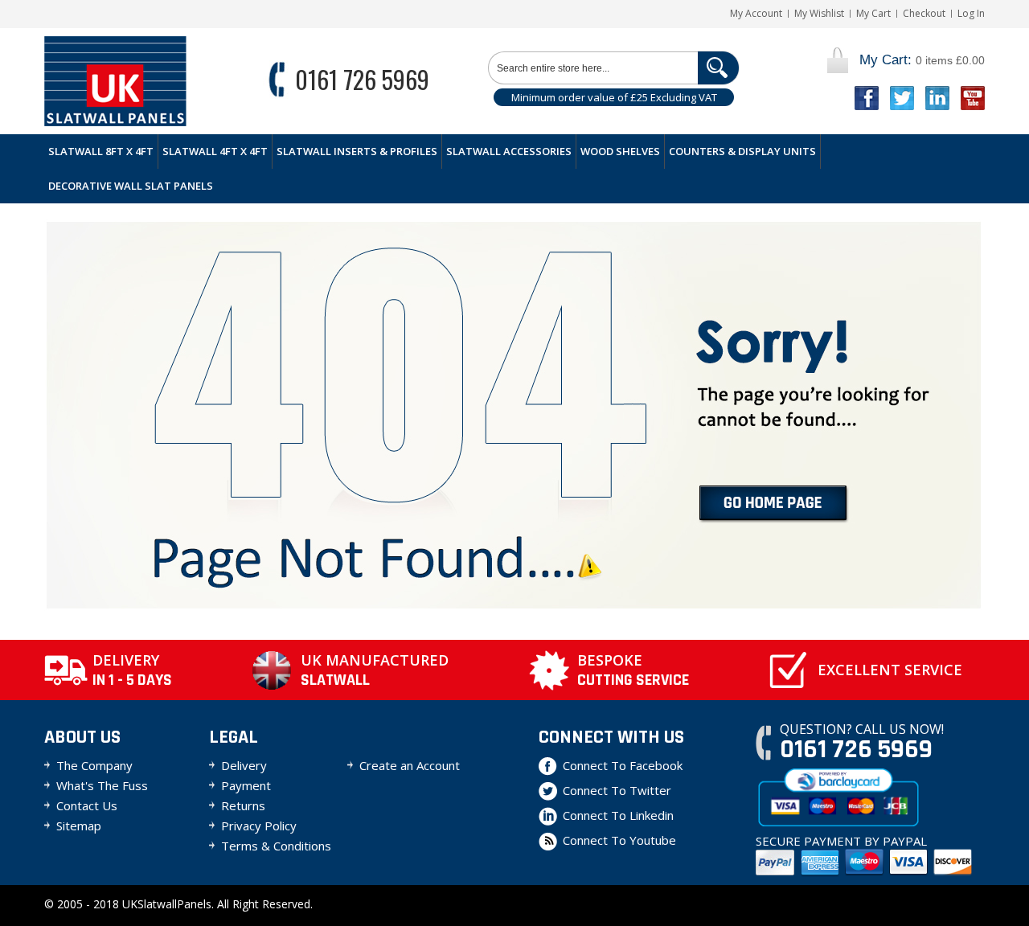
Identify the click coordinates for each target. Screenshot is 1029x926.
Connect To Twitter (617, 790)
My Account (756, 13)
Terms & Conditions (276, 846)
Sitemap (78, 825)
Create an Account (409, 765)
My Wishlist (819, 13)
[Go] (718, 68)
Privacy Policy (259, 825)
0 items (922, 60)
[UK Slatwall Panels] (115, 81)
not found (774, 505)
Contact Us (86, 805)
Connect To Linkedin (618, 815)
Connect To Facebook (623, 765)
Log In (971, 13)
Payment (246, 785)
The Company (94, 765)
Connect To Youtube (619, 840)
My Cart (873, 13)
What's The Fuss (102, 785)
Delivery (244, 765)
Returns (243, 805)
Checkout (924, 13)
